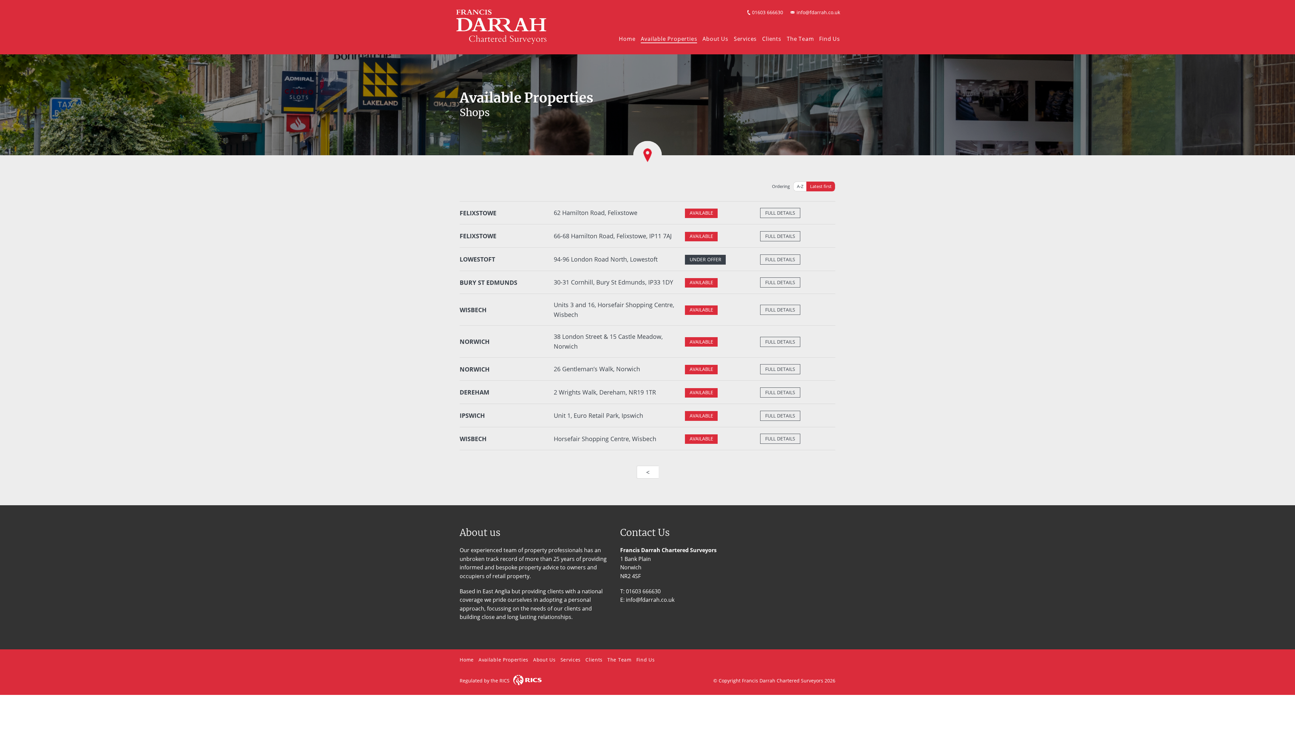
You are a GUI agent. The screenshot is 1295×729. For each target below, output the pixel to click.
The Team (800, 39)
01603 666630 (767, 12)
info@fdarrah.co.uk (818, 12)
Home (627, 39)
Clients (771, 39)
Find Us (829, 39)
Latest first (821, 186)
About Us (715, 39)
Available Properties (669, 39)
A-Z (800, 186)
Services (745, 39)
